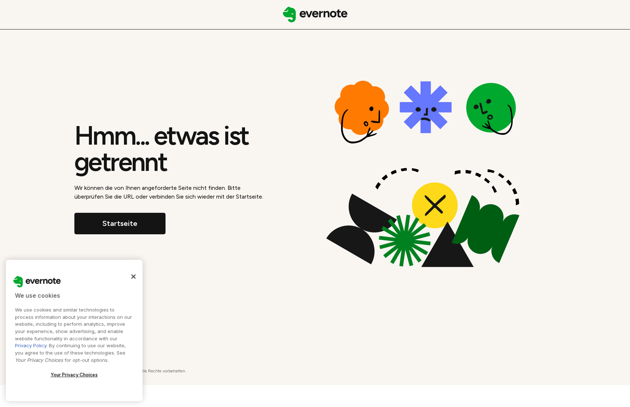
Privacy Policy (30, 345)
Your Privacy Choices (74, 374)
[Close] (133, 277)
